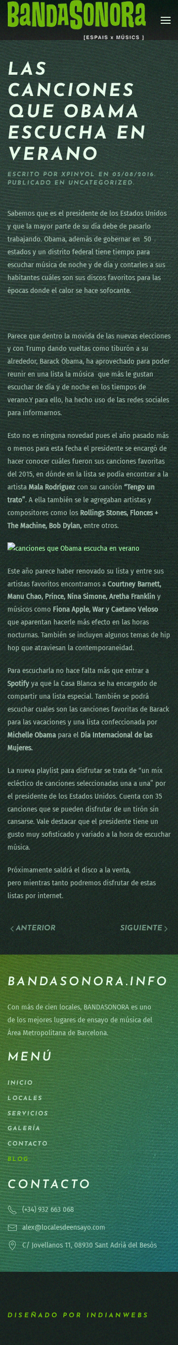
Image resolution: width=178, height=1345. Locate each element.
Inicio (20, 1083)
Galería (24, 1129)
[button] (166, 20)
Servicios (27, 1114)
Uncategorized (100, 183)
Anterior (35, 928)
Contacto (27, 1144)
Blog (18, 1159)
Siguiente (141, 928)
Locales (25, 1099)
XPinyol (78, 175)
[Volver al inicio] (76, 20)
